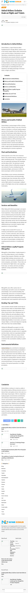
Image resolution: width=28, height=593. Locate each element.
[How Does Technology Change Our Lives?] (5, 444)
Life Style (3, 500)
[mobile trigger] (2, 1)
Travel (3, 7)
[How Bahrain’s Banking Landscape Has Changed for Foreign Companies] (5, 436)
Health (3, 491)
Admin (6, 20)
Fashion (3, 479)
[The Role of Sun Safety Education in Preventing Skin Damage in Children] (5, 543)
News (2, 504)
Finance (3, 482)
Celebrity (3, 470)
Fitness (3, 484)
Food (2, 486)
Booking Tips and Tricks (10, 93)
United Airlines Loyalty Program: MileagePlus (11, 90)
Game (2, 489)
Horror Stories (4, 495)
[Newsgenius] (12, 1)
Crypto (3, 473)
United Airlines (5, 348)
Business (3, 468)
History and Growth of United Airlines (13, 81)
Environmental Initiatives (10, 96)
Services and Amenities (10, 86)
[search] (21, 1)
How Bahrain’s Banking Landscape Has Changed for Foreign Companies (17, 436)
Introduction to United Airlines (11, 78)
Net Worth (3, 502)
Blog (2, 431)
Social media (4, 507)
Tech (11, 439)
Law (2, 498)
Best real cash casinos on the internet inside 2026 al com (6, 560)
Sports (2, 509)
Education (3, 475)
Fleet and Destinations (9, 84)
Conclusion (7, 99)
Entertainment (4, 477)
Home (2, 493)
